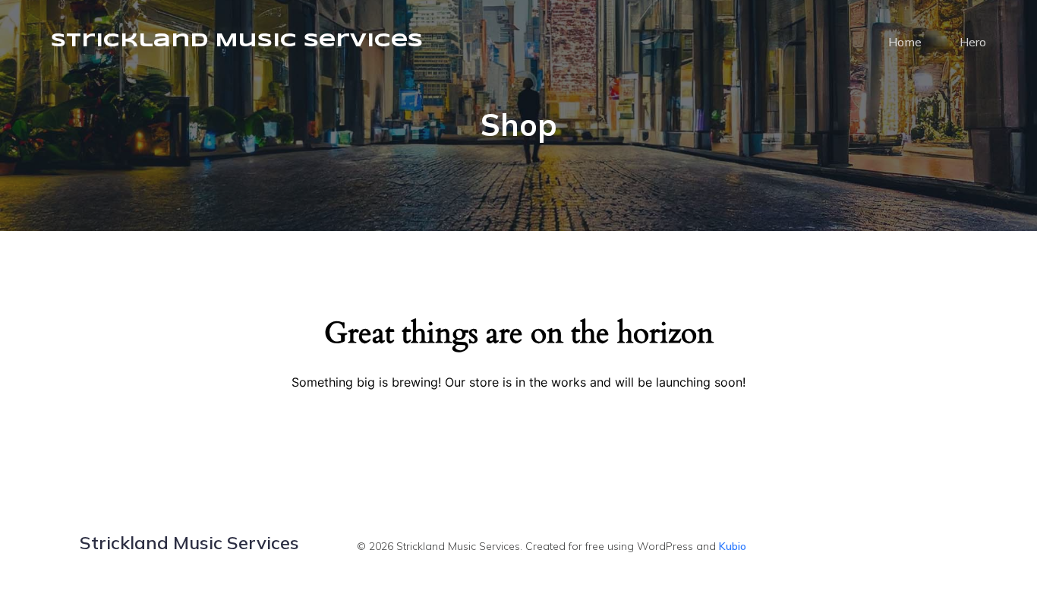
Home (905, 41)
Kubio (732, 546)
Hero (973, 41)
